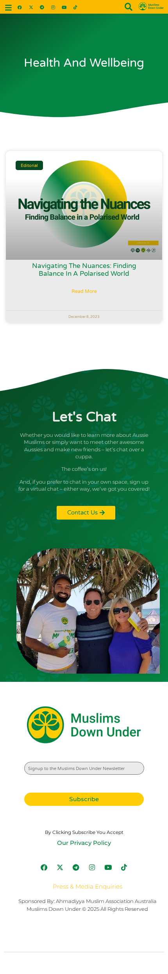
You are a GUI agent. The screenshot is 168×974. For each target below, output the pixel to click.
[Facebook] (20, 7)
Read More (84, 291)
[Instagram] (53, 7)
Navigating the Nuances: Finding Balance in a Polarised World (84, 270)
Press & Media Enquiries (87, 886)
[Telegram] (42, 7)
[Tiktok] (75, 7)
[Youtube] (64, 7)
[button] (8, 7)
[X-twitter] (31, 7)
